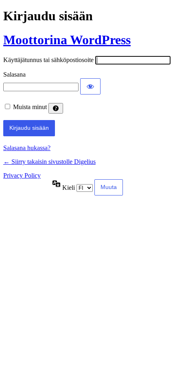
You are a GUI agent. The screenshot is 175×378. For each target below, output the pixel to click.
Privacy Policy (22, 175)
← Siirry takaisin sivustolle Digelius (49, 161)
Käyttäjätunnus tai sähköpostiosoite (48, 59)
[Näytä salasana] (90, 86)
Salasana (14, 74)
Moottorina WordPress (67, 39)
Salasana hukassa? (26, 147)
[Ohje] (55, 108)
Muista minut (30, 106)
